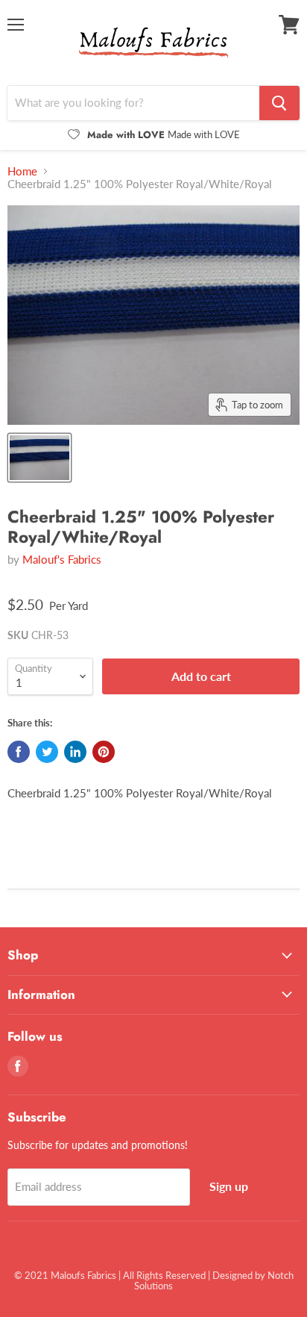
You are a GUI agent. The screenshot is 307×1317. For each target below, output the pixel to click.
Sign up (228, 1186)
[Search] (279, 103)
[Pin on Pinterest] (103, 752)
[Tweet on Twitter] (47, 752)
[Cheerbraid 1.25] (39, 458)
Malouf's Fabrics (61, 559)
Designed (232, 1275)
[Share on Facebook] (18, 752)
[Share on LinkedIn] (75, 752)
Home (22, 171)
